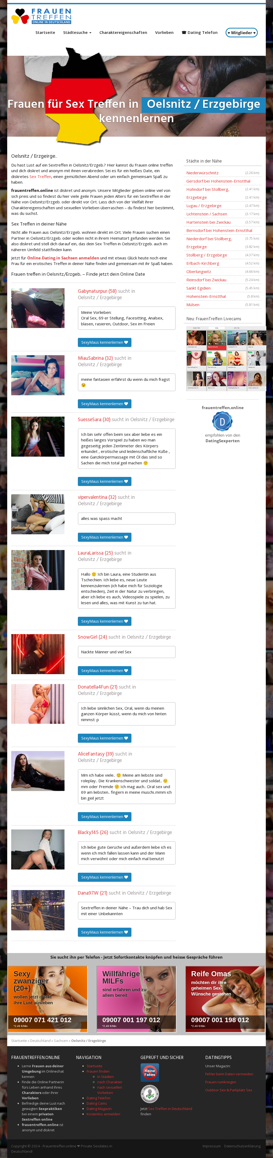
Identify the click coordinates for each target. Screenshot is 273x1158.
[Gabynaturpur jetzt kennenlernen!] (38, 308)
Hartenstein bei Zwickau (222, 222)
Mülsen (222, 304)
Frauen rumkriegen (220, 1082)
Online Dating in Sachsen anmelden (63, 257)
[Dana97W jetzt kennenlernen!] (38, 910)
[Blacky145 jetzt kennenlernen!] (38, 849)
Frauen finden (98, 1071)
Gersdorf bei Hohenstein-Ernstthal (222, 181)
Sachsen (61, 1040)
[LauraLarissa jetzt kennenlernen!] (38, 570)
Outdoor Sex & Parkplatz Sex (228, 1090)
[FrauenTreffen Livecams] (226, 358)
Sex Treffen (40, 176)
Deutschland (40, 1040)
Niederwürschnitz (222, 172)
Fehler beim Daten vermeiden (229, 1074)
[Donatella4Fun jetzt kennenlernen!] (38, 704)
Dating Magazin (99, 1108)
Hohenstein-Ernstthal (222, 296)
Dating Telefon (98, 1098)
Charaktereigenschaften (123, 32)
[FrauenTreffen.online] (42, 16)
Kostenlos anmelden (103, 1114)
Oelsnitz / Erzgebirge (100, 298)
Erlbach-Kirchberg (222, 263)
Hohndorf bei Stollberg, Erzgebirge (222, 193)
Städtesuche (76, 32)
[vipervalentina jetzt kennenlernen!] (38, 514)
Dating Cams (97, 1103)
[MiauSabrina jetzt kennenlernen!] (38, 375)
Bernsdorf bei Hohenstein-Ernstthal (222, 231)
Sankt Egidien (222, 288)
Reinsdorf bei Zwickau (222, 279)
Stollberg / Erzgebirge (222, 255)
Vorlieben (164, 32)
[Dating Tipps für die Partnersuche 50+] (222, 421)
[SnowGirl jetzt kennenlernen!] (38, 654)
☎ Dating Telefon (200, 32)
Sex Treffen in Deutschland (170, 1108)
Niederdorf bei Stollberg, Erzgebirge (222, 242)
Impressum (212, 1146)
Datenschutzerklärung (242, 1146)
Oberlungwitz (222, 271)
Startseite (45, 32)
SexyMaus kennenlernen (102, 342)
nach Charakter (109, 1082)
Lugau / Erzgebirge (222, 205)
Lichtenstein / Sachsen (222, 213)
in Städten (105, 1076)
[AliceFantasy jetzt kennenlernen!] (38, 771)
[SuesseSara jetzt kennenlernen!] (38, 437)
